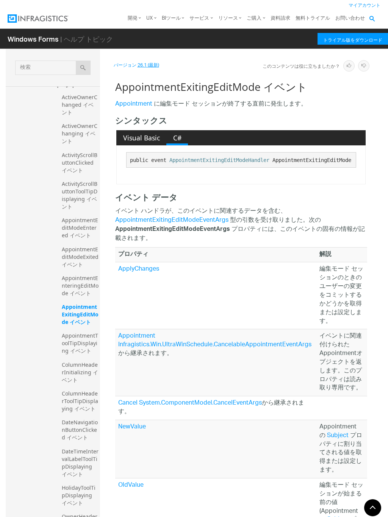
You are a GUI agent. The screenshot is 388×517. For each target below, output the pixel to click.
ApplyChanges (138, 269)
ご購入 (254, 18)
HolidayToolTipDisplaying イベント (78, 495)
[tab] (141, 137)
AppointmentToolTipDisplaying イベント (80, 343)
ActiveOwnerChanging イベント (79, 133)
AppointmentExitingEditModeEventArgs (171, 220)
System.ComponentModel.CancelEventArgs (200, 403)
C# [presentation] (177, 137)
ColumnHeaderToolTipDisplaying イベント (80, 401)
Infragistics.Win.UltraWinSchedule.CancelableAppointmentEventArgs (214, 345)
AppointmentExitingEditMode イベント (80, 314)
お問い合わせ (350, 18)
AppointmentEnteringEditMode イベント (80, 285)
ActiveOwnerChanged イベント (79, 104)
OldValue (131, 485)
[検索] (83, 68)
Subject (338, 436)
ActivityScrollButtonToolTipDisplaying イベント (79, 195)
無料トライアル (313, 18)
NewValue (132, 427)
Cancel (128, 403)
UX (149, 18)
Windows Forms (33, 38)
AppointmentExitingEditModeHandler (219, 160)
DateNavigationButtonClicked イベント (80, 430)
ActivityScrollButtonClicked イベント (79, 162)
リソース (228, 18)
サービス (199, 18)
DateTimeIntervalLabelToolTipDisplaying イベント (80, 463)
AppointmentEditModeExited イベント (81, 257)
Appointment (133, 104)
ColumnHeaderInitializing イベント (80, 372)
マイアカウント (364, 5)
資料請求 (280, 18)
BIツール (171, 18)
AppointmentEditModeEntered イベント (80, 227)
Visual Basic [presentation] (141, 137)
